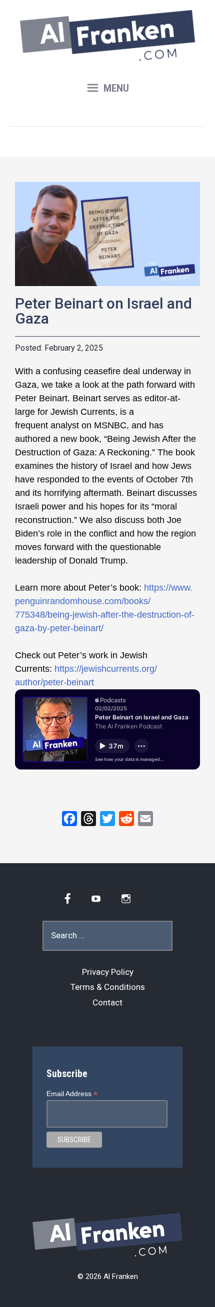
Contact (107, 1002)
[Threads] (88, 818)
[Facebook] (69, 818)
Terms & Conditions (107, 987)
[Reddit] (126, 818)
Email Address (72, 1094)
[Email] (145, 818)
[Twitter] (107, 818)
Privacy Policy (108, 972)
